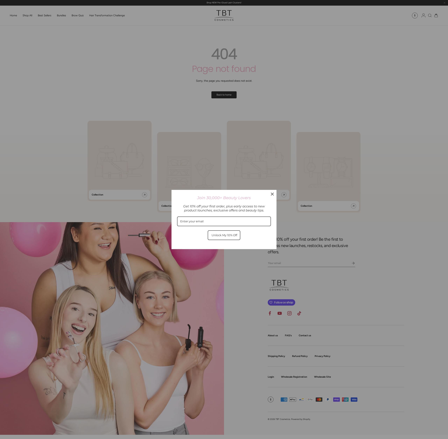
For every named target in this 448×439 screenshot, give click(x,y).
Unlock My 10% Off (224, 235)
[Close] (272, 194)
